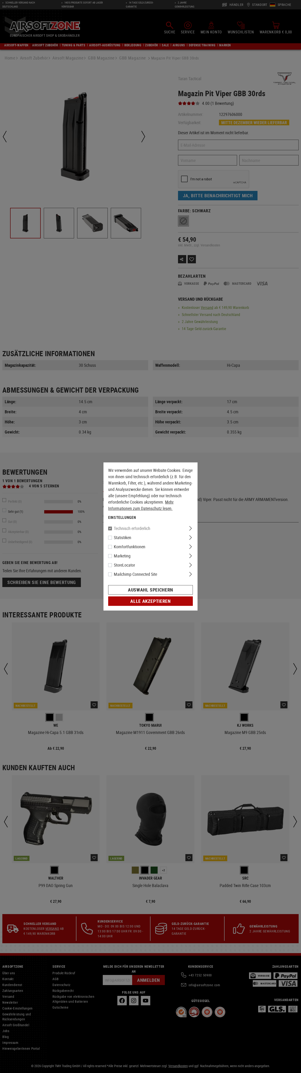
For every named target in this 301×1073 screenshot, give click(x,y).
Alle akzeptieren (150, 601)
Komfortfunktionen (129, 546)
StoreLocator (124, 565)
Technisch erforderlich (132, 528)
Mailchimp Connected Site (135, 574)
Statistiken (122, 537)
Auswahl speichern (150, 590)
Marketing (122, 556)
